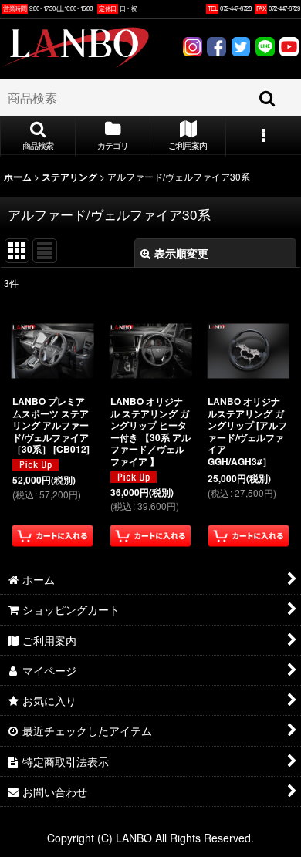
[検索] (267, 98)
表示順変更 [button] (181, 253)
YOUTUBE (289, 48)
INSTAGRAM (193, 48)
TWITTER (240, 48)
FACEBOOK (216, 48)
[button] (38, 136)
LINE (265, 48)
